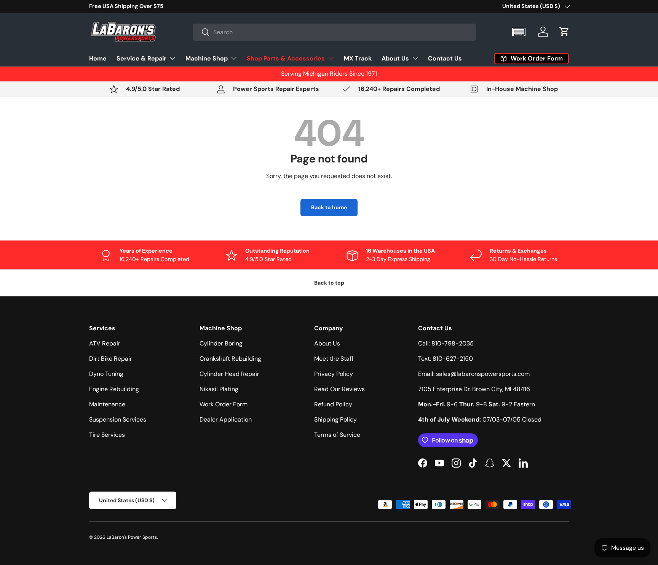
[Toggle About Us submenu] (415, 58)
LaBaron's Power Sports (132, 537)
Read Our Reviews (339, 389)
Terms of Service (337, 435)
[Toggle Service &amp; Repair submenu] (172, 58)
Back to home (329, 207)
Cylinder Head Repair (229, 374)
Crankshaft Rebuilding (230, 359)
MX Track (358, 58)
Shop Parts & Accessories (286, 58)
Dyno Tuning (106, 374)
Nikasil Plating (219, 389)
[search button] (201, 32)
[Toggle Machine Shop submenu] (233, 58)
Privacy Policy (333, 374)
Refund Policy (333, 404)
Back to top (329, 282)
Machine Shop (206, 58)
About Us (395, 58)
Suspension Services (117, 419)
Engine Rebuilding (114, 389)
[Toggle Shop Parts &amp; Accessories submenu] (330, 58)
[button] (519, 31)
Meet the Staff (333, 359)
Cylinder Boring (221, 343)
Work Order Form (224, 404)
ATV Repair (104, 343)
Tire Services (107, 435)
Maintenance (107, 404)
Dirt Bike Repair (110, 359)
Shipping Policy (335, 419)
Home (98, 58)
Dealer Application (226, 419)
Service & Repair (141, 58)
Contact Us (445, 58)
